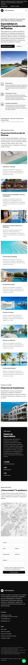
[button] (14, 519)
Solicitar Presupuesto (7, 46)
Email (4, 548)
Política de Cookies (5, 631)
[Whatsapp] (24, 661)
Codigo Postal (6, 554)
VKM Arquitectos (9, 10)
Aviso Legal (3, 629)
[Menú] (26, 10)
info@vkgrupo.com (5, 621)
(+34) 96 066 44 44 (5, 618)
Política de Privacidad (18, 567)
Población (17, 554)
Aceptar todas (4, 6)
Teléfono (17, 548)
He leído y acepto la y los (14, 568)
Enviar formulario (14, 572)
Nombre (5, 542)
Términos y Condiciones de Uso (13, 569)
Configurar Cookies (5, 638)
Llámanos (19, 46)
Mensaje (5, 560)
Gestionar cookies (15, 6)
